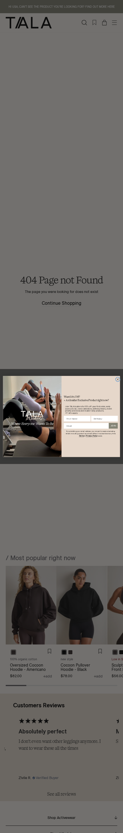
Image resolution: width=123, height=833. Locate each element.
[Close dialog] (118, 379)
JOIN (113, 425)
